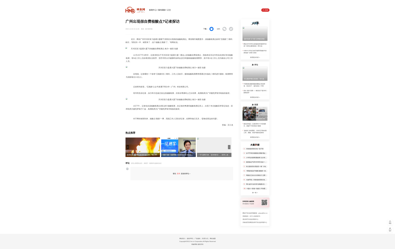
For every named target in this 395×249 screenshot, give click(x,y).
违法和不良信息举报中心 (250, 219)
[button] (128, 147)
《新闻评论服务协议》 (155, 163)
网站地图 (213, 238)
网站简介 (182, 238)
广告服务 (197, 238)
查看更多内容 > (255, 57)
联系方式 (205, 238)
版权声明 (190, 238)
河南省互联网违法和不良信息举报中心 (255, 222)
